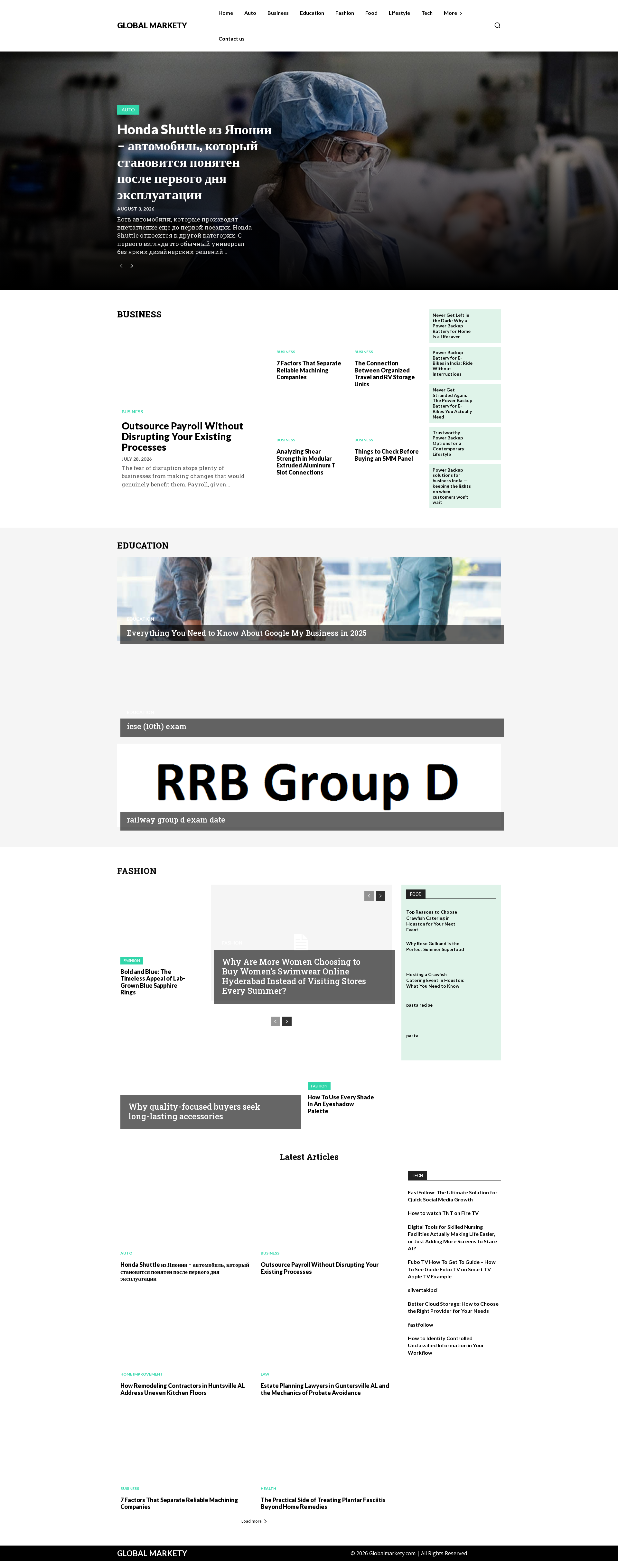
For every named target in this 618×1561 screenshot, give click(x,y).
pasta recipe (419, 1005)
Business (132, 411)
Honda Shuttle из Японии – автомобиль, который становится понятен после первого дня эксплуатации (194, 161)
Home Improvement (141, 1374)
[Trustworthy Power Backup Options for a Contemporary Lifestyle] (487, 440)
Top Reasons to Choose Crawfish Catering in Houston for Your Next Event (431, 920)
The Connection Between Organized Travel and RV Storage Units (384, 374)
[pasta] (482, 1043)
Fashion (132, 960)
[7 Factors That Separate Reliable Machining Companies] (309, 332)
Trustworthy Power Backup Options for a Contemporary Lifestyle (448, 443)
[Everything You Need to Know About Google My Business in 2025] (309, 599)
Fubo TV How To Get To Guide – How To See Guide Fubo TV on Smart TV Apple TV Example (452, 1269)
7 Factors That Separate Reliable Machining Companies (308, 370)
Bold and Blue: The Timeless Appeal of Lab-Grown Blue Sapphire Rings (152, 982)
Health (268, 1488)
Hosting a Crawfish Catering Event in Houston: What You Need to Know (435, 980)
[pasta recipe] (482, 1013)
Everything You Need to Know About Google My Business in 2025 (247, 633)
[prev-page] (121, 266)
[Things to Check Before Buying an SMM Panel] (387, 420)
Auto (128, 109)
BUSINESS (139, 314)
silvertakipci (422, 1290)
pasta (412, 1035)
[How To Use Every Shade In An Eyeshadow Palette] (348, 1043)
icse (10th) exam (157, 726)
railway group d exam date (176, 819)
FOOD (416, 894)
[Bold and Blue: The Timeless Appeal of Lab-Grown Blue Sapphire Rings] (160, 917)
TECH (417, 1175)
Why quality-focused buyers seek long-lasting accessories (194, 1111)
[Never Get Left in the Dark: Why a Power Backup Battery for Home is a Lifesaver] (487, 323)
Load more (251, 1521)
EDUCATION (143, 545)
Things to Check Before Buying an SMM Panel (386, 455)
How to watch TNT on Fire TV (443, 1213)
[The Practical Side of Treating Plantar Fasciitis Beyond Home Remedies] (324, 1448)
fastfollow (420, 1324)
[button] (497, 25)
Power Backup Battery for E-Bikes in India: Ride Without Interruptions (453, 363)
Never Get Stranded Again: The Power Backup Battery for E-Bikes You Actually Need (452, 403)
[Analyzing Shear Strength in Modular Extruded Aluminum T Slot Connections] (309, 420)
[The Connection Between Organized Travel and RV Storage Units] (387, 332)
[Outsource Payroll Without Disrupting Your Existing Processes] (192, 371)
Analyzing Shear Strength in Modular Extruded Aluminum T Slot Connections (305, 462)
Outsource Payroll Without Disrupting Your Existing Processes (182, 436)
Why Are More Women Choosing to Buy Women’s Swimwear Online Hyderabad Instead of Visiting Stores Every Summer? (294, 976)
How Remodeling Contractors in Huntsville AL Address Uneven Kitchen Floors (182, 1389)
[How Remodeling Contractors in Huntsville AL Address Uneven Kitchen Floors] (184, 1335)
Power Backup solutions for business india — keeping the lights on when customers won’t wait (452, 486)
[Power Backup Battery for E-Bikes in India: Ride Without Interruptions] (487, 360)
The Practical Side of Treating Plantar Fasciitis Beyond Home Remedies (323, 1503)
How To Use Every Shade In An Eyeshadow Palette (341, 1104)
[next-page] (131, 266)
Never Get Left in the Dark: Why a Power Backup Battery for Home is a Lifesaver (452, 325)
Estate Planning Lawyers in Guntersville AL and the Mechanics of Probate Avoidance (325, 1389)
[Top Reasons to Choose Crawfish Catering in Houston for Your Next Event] (482, 919)
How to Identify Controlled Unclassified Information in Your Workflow (446, 1345)
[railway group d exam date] (309, 785)
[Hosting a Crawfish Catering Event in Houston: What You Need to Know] (482, 982)
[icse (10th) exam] (309, 692)
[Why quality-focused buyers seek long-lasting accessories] (207, 1068)
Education (140, 619)
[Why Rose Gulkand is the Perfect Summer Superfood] (482, 951)
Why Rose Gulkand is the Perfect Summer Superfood (435, 946)
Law (265, 1374)
